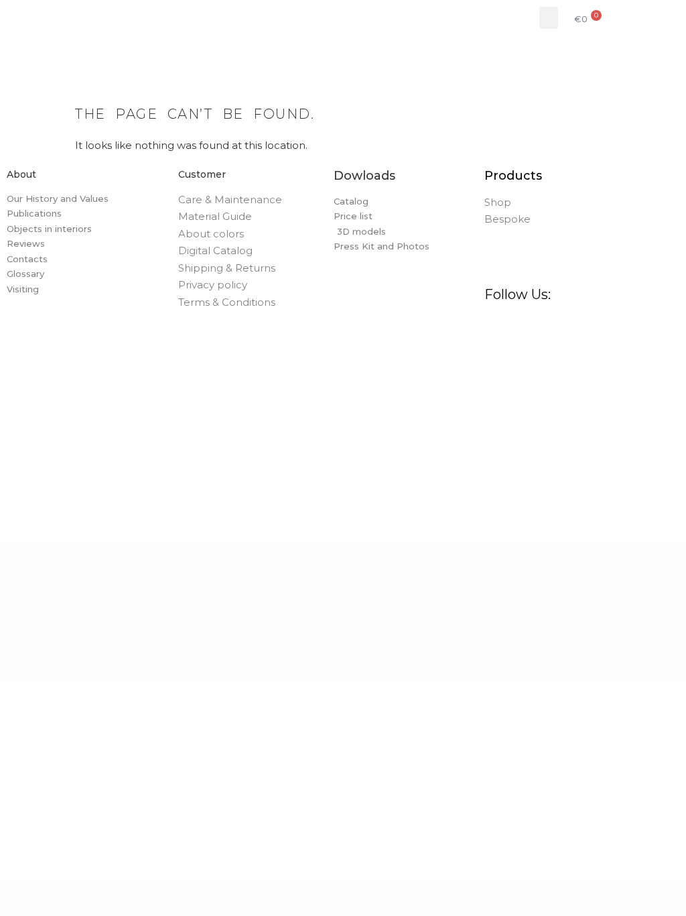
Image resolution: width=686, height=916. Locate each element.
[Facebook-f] (493, 323)
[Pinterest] (544, 323)
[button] (548, 18)
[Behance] (570, 323)
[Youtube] (621, 323)
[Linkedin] (595, 323)
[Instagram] (519, 323)
